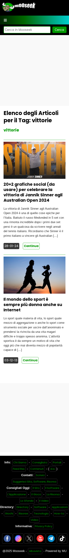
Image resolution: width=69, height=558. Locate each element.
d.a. (52, 469)
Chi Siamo (20, 462)
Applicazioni (60, 507)
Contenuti (37, 469)
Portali (57, 462)
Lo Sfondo (27, 501)
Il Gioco (36, 494)
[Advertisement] (34, 71)
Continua (31, 246)
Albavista (35, 551)
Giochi (9, 513)
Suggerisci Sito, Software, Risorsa (34, 481)
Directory (22, 507)
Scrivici (40, 475)
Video (34, 520)
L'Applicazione (16, 494)
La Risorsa (53, 494)
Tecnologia (41, 513)
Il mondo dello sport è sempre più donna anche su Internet (33, 304)
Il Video (44, 501)
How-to (59, 513)
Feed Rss (19, 469)
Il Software (52, 488)
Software (40, 507)
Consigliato (39, 462)
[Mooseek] (19, 11)
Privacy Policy (43, 526)
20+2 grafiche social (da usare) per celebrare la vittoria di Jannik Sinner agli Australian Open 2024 (33, 192)
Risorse (23, 513)
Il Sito (36, 488)
